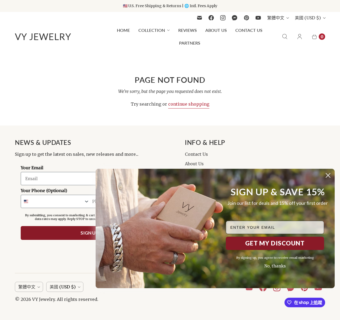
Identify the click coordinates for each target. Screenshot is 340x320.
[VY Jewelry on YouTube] (258, 18)
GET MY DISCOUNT (275, 243)
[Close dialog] (328, 175)
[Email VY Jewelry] (199, 18)
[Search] (284, 36)
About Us (216, 30)
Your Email (32, 167)
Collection (151, 30)
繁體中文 (275, 17)
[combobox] (55, 201)
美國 (308, 17)
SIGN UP (89, 233)
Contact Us (248, 30)
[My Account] (299, 36)
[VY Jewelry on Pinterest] (246, 18)
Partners (189, 42)
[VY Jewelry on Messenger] (235, 18)
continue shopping (188, 104)
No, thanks (275, 266)
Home (123, 30)
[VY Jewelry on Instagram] (223, 18)
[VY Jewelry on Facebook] (211, 18)
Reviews (187, 30)
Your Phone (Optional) (44, 190)
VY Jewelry (43, 299)
